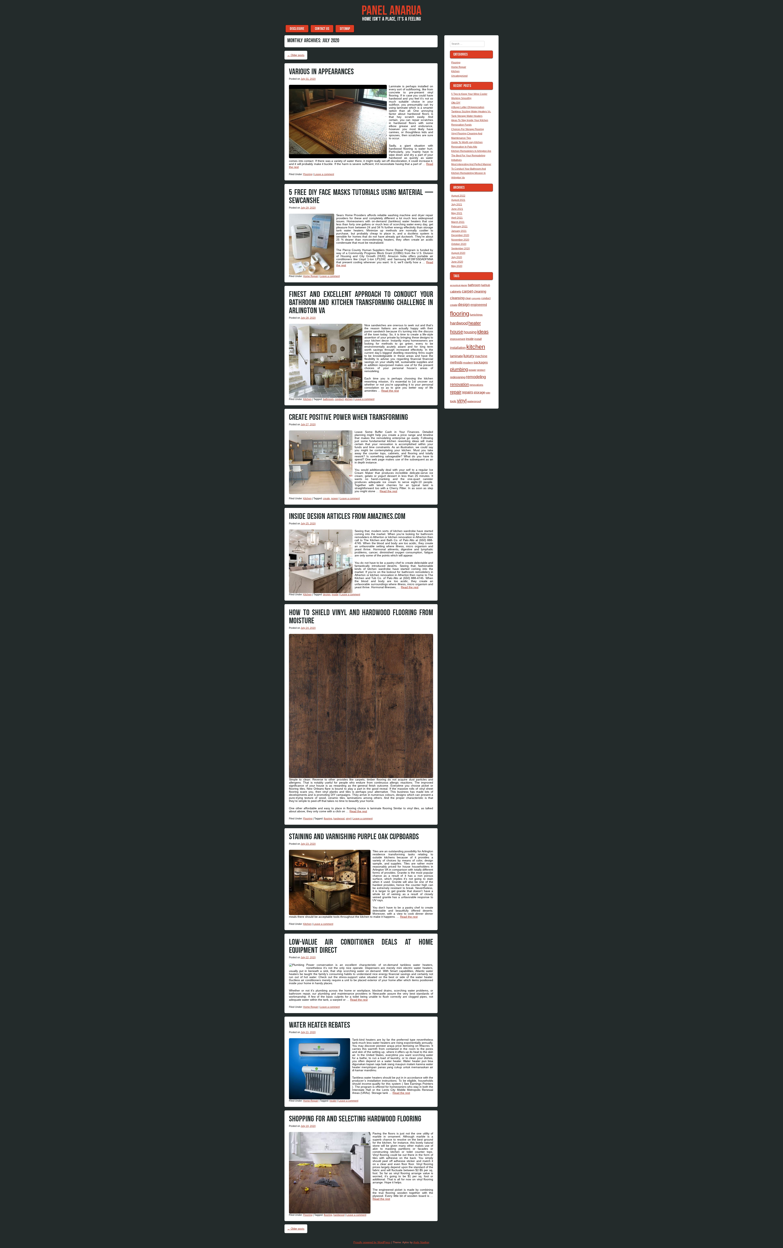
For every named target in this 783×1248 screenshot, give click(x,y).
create (326, 498)
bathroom (328, 399)
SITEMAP (345, 28)
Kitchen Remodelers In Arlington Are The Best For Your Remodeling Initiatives (471, 155)
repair (455, 392)
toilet (488, 392)
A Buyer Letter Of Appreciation (467, 107)
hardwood (339, 818)
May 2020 (456, 266)
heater (333, 1100)
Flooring (307, 174)
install (478, 338)
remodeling (476, 377)
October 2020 (458, 244)
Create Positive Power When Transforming (348, 417)
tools (453, 401)
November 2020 (460, 239)
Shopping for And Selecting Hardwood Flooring (355, 1119)
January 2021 (459, 231)
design (327, 594)
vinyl (348, 818)
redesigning (457, 377)
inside (335, 594)
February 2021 (459, 226)
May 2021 (456, 213)
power (334, 498)
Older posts (295, 55)
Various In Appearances (321, 72)
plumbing (459, 369)
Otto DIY (455, 102)
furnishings (476, 314)
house (456, 331)
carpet (467, 291)
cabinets (455, 291)
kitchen (349, 399)
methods (456, 362)
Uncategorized (459, 75)
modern (468, 362)
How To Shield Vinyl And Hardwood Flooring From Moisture (361, 617)
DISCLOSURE (297, 28)
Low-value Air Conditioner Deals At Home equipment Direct (361, 946)
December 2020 (460, 235)
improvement (457, 338)
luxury (468, 356)
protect (481, 369)
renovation (459, 384)
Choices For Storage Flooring (467, 129)
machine (481, 356)
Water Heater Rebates (319, 1025)
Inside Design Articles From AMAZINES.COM (347, 516)
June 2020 (457, 261)
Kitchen (307, 399)
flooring (328, 818)
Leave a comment (324, 174)
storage (479, 392)
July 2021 (456, 204)
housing (470, 332)
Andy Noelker (421, 1242)
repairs (467, 392)
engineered (478, 304)
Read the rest (390, 390)
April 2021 (457, 217)
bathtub (485, 285)
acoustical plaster (458, 285)
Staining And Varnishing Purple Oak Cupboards (354, 837)
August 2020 (458, 253)
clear (468, 298)
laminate (456, 356)
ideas (483, 331)
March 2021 (457, 222)
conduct (339, 399)
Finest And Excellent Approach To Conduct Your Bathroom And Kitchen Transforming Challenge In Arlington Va (361, 303)
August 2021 (458, 200)
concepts (476, 298)
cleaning (479, 291)
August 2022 (458, 195)
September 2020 (460, 248)
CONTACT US (322, 28)
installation (458, 347)
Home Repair (310, 276)
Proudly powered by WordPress (371, 1242)
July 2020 (456, 257)
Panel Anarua (391, 11)
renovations (476, 384)
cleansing (457, 298)
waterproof (474, 401)
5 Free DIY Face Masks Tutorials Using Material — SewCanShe (361, 197)
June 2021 (457, 209)
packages (481, 362)
